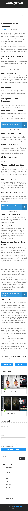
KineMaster (5, 19)
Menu (3, 10)
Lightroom (8, 487)
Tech (7, 495)
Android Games (9, 472)
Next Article (20, 364)
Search (4, 456)
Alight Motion (9, 467)
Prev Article (7, 364)
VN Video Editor (9, 498)
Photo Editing (9, 490)
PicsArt (7, 493)
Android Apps (9, 470)
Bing (7, 475)
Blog (7, 478)
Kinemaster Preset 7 (10, 392)
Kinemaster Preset (9, 413)
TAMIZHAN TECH (14, 2)
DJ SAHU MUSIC (6, 29)
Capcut (7, 481)
